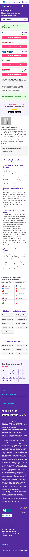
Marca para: (4, 15)
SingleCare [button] (5, 390)
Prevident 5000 (20, 345)
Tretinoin (4, 315)
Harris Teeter (21, 295)
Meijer (20, 300)
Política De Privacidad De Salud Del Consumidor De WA (11, 534)
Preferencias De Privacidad (9, 531)
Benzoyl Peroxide (20, 323)
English (3, 524)
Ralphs (6, 298)
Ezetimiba (18, 353)
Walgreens (7, 286)
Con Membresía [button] (24, 34)
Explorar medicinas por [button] (9, 399)
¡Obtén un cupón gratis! (14, 37)
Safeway (21, 298)
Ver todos (5, 366)
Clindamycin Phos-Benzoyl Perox (6, 327)
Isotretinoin (5, 323)
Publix (6, 303)
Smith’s (6, 293)
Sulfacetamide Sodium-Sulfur (20, 319)
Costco (20, 303)
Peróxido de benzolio (11, 15)
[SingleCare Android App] (14, 415)
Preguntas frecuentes (8, 154)
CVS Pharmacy (22, 288)
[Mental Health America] (23, 508)
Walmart (7, 288)
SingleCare (7, 550)
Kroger (20, 286)
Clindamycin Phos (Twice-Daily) (6, 319)
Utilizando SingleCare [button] (9, 394)
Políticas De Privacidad (8, 529)
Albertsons (7, 300)
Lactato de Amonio (6, 349)
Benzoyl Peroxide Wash (6, 332)
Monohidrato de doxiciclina (6, 353)
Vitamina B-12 (19, 349)
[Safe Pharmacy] (7, 515)
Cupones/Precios (7, 151)
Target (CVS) (8, 291)
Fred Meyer (21, 293)
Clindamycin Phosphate (20, 315)
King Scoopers (22, 291)
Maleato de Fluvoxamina (6, 345)
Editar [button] (25, 19)
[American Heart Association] (23, 512)
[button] (14, 19)
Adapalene (19, 327)
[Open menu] (26, 6)
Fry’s (6, 295)
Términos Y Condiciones (8, 527)
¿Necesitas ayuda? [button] (8, 403)
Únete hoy (7, 27)
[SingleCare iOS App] (5, 415)
